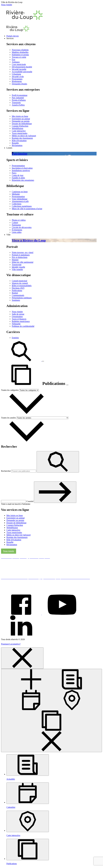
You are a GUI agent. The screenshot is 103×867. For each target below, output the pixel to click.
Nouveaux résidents (20, 50)
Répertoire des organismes (23, 180)
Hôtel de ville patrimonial (22, 262)
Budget (15, 293)
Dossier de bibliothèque (22, 123)
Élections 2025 (18, 288)
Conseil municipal (19, 281)
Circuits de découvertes (22, 227)
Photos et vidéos (19, 220)
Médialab (16, 194)
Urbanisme (16, 74)
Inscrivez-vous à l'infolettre (20, 477)
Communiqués (18, 295)
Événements (17, 230)
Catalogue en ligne (20, 191)
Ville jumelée (17, 269)
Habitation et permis (20, 55)
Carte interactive (19, 131)
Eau (13, 59)
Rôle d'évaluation (19, 140)
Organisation (17, 316)
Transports (16, 102)
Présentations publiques (22, 298)
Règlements (17, 81)
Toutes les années (8, 418)
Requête (15, 143)
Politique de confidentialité (23, 326)
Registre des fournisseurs (22, 138)
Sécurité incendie (19, 69)
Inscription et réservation (22, 168)
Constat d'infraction (20, 126)
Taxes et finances (19, 319)
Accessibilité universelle (22, 72)
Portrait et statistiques (21, 255)
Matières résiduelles (20, 52)
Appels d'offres (18, 105)
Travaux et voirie (19, 57)
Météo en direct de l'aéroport (24, 136)
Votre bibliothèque (19, 199)
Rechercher (6, 471)
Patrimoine (16, 225)
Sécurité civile (18, 76)
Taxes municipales (19, 133)
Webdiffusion (17, 128)
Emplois (15, 338)
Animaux (16, 62)
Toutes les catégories (10, 390)
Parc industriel (18, 98)
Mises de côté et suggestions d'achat (27, 208)
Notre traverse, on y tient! (22, 252)
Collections (16, 204)
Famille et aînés (18, 178)
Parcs (14, 173)
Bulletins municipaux (21, 321)
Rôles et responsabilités (22, 285)
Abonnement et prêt (20, 201)
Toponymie (16, 264)
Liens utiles (16, 232)
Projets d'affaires (19, 100)
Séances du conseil (20, 283)
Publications (17, 290)
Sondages (16, 300)
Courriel (30, 501)
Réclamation (17, 145)
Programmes (17, 79)
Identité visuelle (18, 267)
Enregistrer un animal (21, 119)
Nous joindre (6, 5)
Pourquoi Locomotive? (11, 644)
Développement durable (22, 67)
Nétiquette (16, 324)
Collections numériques (22, 206)
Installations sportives (21, 170)
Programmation (18, 165)
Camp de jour (17, 175)
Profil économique (19, 95)
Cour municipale (19, 64)
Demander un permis (21, 121)
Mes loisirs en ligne (20, 116)
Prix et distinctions (19, 257)
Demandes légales (19, 84)
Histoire (15, 260)
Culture (15, 222)
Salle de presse (18, 314)
